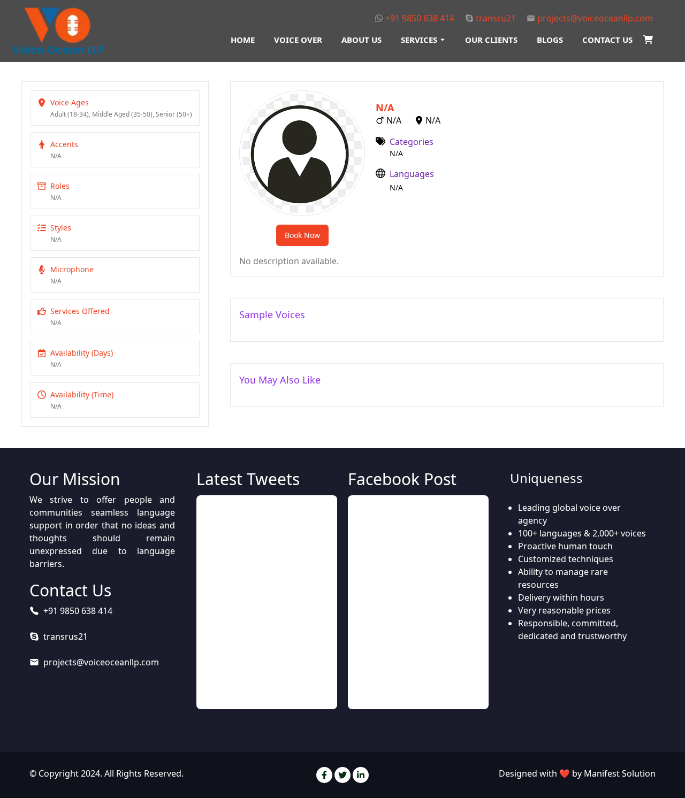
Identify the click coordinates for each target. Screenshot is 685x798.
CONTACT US (607, 39)
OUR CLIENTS (491, 39)
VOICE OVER (298, 39)
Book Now (302, 235)
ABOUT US (361, 39)
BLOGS (550, 39)
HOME (243, 39)
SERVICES (419, 39)
